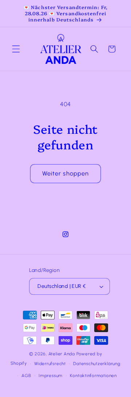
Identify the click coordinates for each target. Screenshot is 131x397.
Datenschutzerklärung (96, 363)
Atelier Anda (61, 353)
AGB (26, 375)
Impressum (51, 375)
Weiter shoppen (65, 173)
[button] (16, 49)
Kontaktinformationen (93, 375)
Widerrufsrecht (50, 363)
